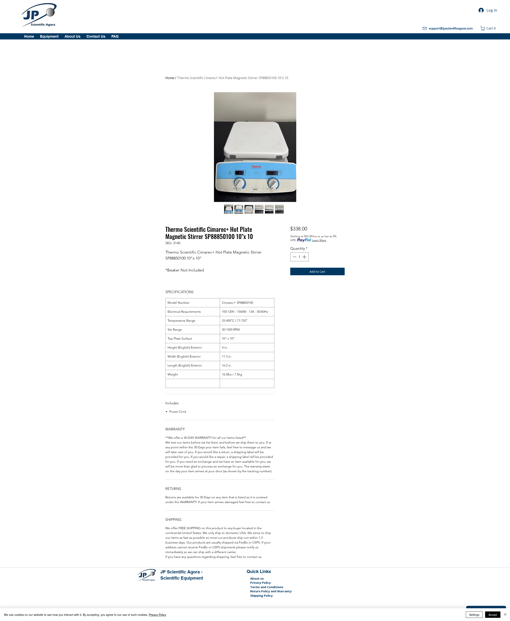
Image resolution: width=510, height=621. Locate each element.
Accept (492, 615)
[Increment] (304, 257)
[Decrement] (294, 257)
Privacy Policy (260, 583)
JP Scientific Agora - (182, 571)
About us (257, 578)
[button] (489, 28)
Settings (474, 615)
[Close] (505, 614)
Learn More (319, 240)
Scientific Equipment (181, 578)
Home (169, 78)
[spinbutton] (299, 257)
